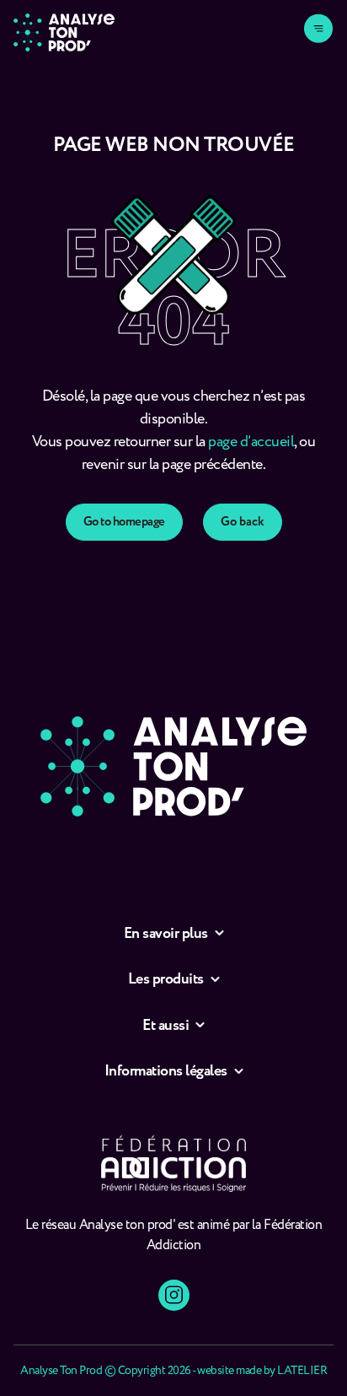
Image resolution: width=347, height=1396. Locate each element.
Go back (242, 522)
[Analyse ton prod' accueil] (64, 32)
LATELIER (302, 1370)
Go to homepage (124, 522)
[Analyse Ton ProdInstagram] (174, 1295)
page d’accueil (251, 442)
